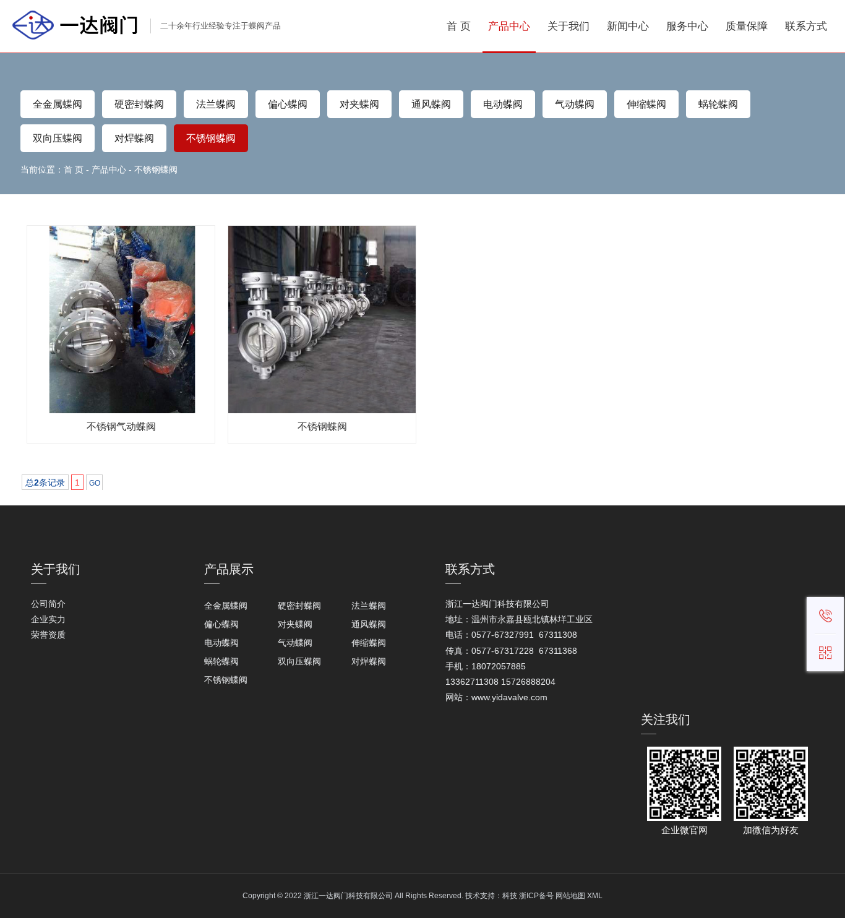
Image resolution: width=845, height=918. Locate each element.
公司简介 (48, 604)
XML (595, 895)
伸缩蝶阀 (646, 104)
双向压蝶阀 (57, 138)
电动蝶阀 (503, 104)
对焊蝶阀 (134, 138)
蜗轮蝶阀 (718, 104)
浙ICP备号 (536, 895)
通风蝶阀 (431, 104)
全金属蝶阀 (57, 104)
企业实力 (48, 619)
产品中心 (109, 169)
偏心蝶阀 (287, 104)
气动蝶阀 (574, 104)
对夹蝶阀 (359, 104)
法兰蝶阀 (216, 104)
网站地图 (570, 895)
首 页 (74, 169)
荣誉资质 (48, 635)
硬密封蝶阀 (139, 104)
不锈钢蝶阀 (211, 138)
